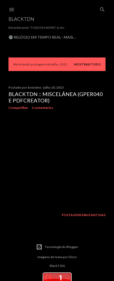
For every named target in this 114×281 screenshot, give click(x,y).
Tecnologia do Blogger (61, 247)
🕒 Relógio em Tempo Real (34, 37)
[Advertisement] (57, 160)
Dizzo (72, 257)
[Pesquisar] (102, 8)
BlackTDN (21, 19)
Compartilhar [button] (18, 108)
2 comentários (42, 108)
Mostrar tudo (87, 64)
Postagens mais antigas (84, 215)
